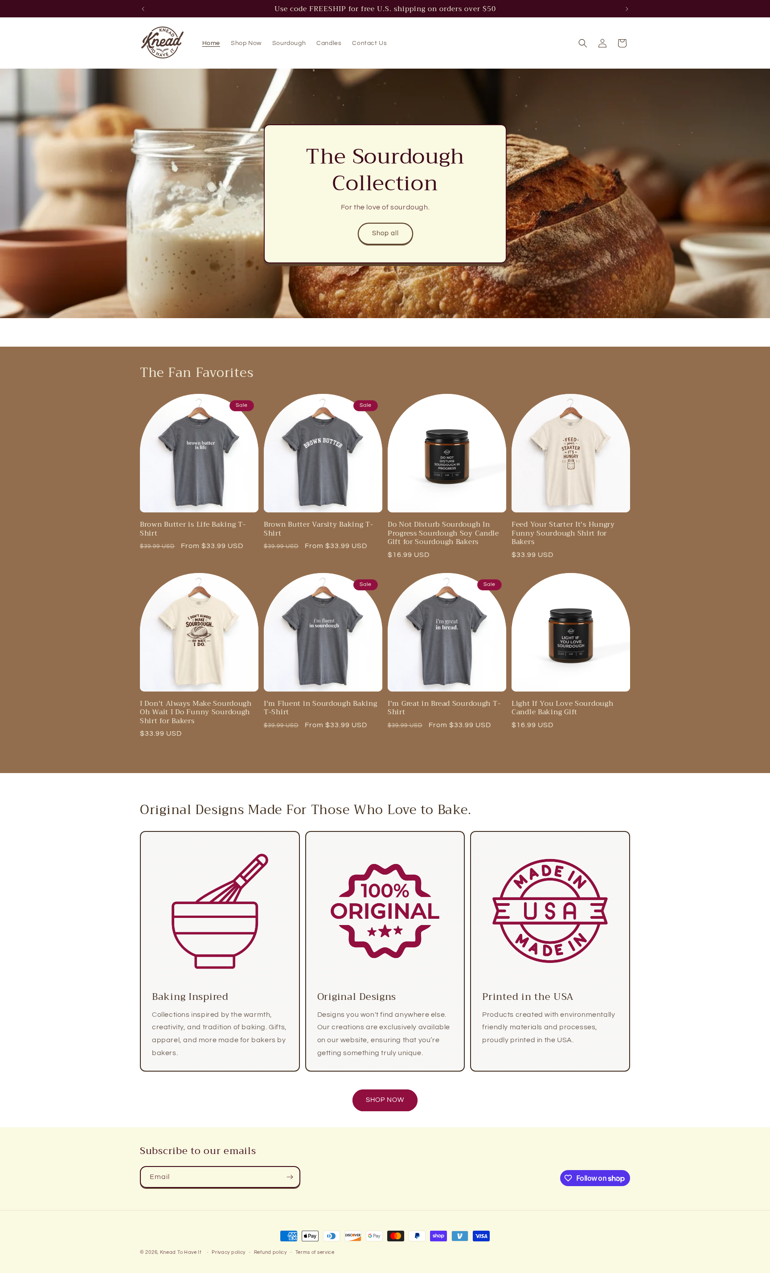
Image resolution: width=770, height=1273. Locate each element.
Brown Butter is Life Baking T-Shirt (193, 528)
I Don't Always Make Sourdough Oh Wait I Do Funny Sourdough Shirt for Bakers (196, 712)
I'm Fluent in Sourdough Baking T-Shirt (320, 707)
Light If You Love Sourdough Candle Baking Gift (562, 707)
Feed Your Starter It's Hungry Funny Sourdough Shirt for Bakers (563, 533)
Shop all (385, 233)
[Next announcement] (627, 8)
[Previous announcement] (143, 8)
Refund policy (270, 1252)
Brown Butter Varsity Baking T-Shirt (318, 528)
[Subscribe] (289, 1177)
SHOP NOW (385, 1100)
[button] (583, 43)
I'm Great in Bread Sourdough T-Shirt (444, 707)
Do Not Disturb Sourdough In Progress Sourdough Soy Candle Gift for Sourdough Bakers (443, 533)
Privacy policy (229, 1252)
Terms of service (315, 1252)
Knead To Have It (181, 1252)
